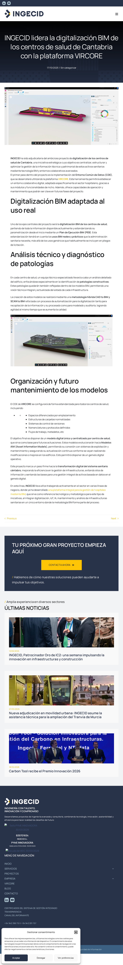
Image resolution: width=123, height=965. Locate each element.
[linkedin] (6, 900)
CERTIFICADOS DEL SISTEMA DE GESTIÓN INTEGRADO (30, 908)
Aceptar (16, 958)
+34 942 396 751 (12, 923)
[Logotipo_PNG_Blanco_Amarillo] (21, 799)
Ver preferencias (66, 958)
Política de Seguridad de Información (84, 949)
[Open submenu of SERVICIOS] (112, 869)
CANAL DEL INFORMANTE (16, 915)
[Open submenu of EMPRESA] (112, 878)
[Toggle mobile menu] (116, 14)
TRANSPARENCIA (12, 911)
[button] (75, 932)
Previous (11, 518)
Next (113, 518)
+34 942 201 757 (28, 923)
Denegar (41, 958)
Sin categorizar (68, 67)
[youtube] (12, 900)
